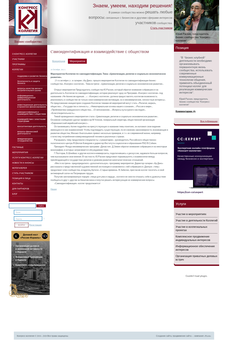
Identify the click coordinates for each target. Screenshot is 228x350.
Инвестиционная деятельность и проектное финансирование (32, 105)
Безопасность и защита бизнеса (28, 82)
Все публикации (208, 121)
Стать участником (161, 28)
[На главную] (28, 44)
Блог (15, 193)
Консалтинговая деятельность (31, 126)
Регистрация (35, 224)
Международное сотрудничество (25, 139)
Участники (18, 59)
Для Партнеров (20, 188)
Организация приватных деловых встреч (196, 257)
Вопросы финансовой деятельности (27, 132)
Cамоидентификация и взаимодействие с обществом (31, 113)
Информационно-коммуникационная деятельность (26, 97)
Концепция (58, 61)
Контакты (17, 183)
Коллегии (17, 69)
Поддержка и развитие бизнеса (32, 76)
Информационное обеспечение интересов (195, 247)
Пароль (19, 219)
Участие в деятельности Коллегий (196, 220)
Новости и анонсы (23, 162)
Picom (207, 335)
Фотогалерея (19, 168)
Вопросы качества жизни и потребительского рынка (29, 89)
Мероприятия (20, 152)
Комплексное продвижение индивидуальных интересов (193, 238)
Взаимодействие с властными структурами (31, 120)
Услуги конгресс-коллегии (27, 157)
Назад (54, 189)
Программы (18, 64)
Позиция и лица (21, 178)
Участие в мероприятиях (191, 214)
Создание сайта (164, 335)
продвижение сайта (182, 335)
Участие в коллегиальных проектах (191, 228)
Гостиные (18, 147)
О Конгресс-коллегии (24, 54)
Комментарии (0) (186, 111)
